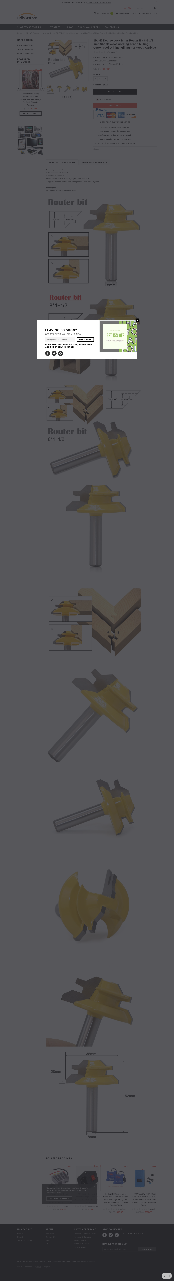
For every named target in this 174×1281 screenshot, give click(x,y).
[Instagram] (60, 353)
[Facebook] (47, 353)
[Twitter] (54, 353)
